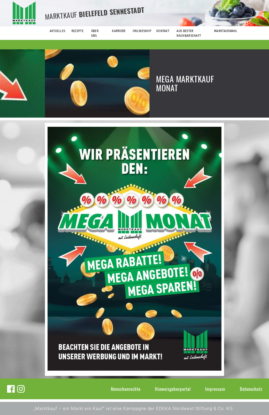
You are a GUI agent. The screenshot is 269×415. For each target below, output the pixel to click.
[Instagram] (21, 389)
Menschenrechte (126, 389)
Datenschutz (251, 389)
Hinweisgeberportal (173, 389)
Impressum (215, 389)
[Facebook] (11, 389)
